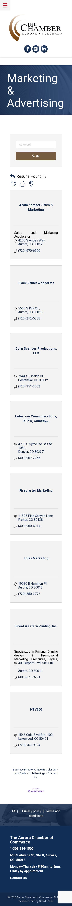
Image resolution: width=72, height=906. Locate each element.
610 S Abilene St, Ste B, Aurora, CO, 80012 (33, 857)
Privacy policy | (33, 811)
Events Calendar (46, 770)
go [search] (38, 155)
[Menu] (5, 5)
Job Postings (37, 773)
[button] (12, 176)
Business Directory (24, 770)
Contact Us (45, 775)
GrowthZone (46, 901)
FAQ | (17, 811)
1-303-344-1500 (21, 848)
